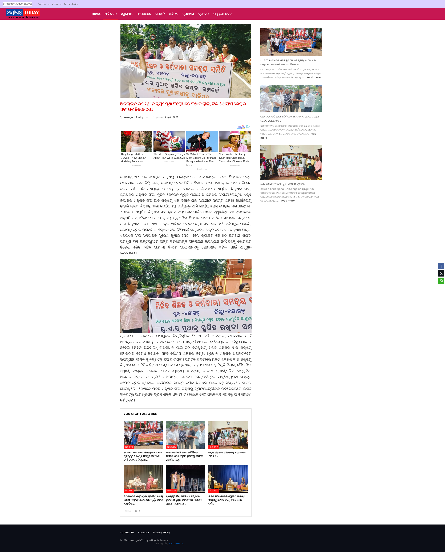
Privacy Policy (71, 4)
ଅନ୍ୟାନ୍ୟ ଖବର (222, 14)
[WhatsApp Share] (441, 281)
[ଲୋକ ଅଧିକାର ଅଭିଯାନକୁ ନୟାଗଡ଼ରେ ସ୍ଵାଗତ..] (228, 435)
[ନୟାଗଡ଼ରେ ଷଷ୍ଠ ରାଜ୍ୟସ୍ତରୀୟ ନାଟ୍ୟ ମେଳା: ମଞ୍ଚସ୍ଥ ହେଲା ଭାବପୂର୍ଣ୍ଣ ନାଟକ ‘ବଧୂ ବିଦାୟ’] (143, 478)
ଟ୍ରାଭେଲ (203, 14)
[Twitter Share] (441, 273)
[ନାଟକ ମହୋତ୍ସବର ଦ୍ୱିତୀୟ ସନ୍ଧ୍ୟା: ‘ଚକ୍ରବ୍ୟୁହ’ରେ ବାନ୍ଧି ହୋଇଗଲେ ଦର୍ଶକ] (228, 478)
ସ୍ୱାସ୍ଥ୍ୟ (126, 14)
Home (96, 14)
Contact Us (44, 4)
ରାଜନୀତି (160, 14)
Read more (313, 77)
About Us (57, 4)
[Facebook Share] (441, 266)
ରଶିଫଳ (173, 14)
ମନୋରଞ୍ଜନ (144, 14)
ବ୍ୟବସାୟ (188, 14)
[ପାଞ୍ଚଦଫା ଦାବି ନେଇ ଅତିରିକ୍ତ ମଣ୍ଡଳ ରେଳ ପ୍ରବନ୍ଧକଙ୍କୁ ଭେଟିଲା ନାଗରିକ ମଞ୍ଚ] (185, 435)
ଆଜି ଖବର (111, 14)
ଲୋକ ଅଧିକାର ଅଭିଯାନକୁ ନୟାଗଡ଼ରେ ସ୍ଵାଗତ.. (282, 184)
